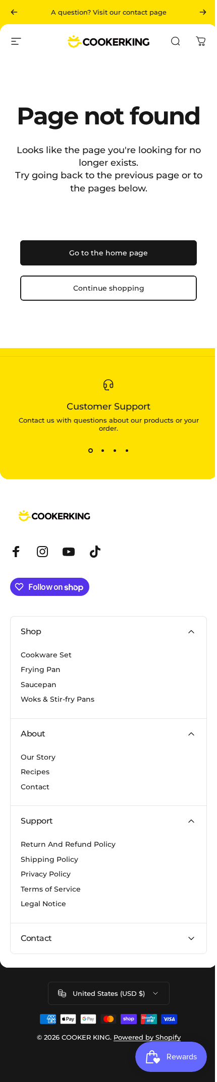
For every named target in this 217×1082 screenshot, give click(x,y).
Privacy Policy (46, 874)
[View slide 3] (114, 450)
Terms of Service (51, 889)
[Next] (203, 12)
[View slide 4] (127, 450)
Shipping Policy (49, 859)
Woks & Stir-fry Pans (57, 699)
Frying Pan (41, 669)
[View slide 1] (90, 450)
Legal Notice (43, 904)
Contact (35, 787)
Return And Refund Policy (68, 844)
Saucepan (39, 685)
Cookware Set (46, 655)
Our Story (38, 757)
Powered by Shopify (143, 1037)
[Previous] (14, 12)
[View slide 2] (102, 450)
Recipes (35, 772)
